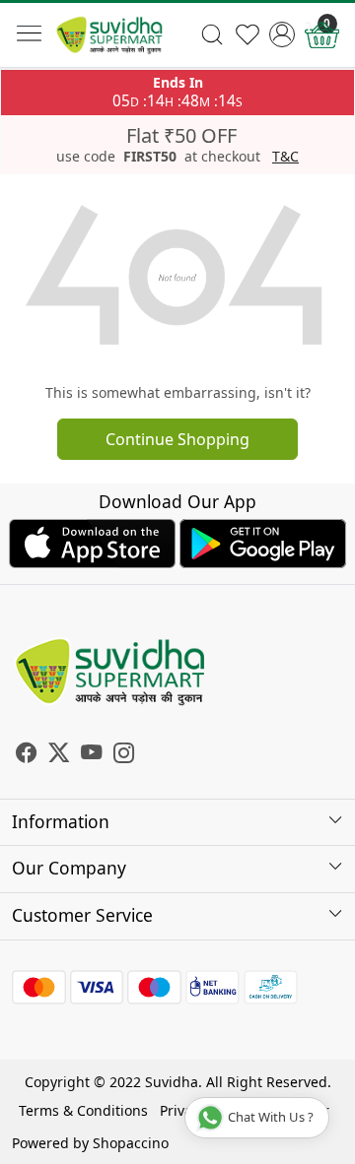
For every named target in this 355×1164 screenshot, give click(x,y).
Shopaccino (131, 1142)
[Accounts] (282, 34)
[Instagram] (123, 755)
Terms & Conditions (83, 1110)
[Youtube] (91, 755)
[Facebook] (26, 755)
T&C (285, 156)
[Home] (109, 35)
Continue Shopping (177, 439)
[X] (58, 755)
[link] (212, 34)
